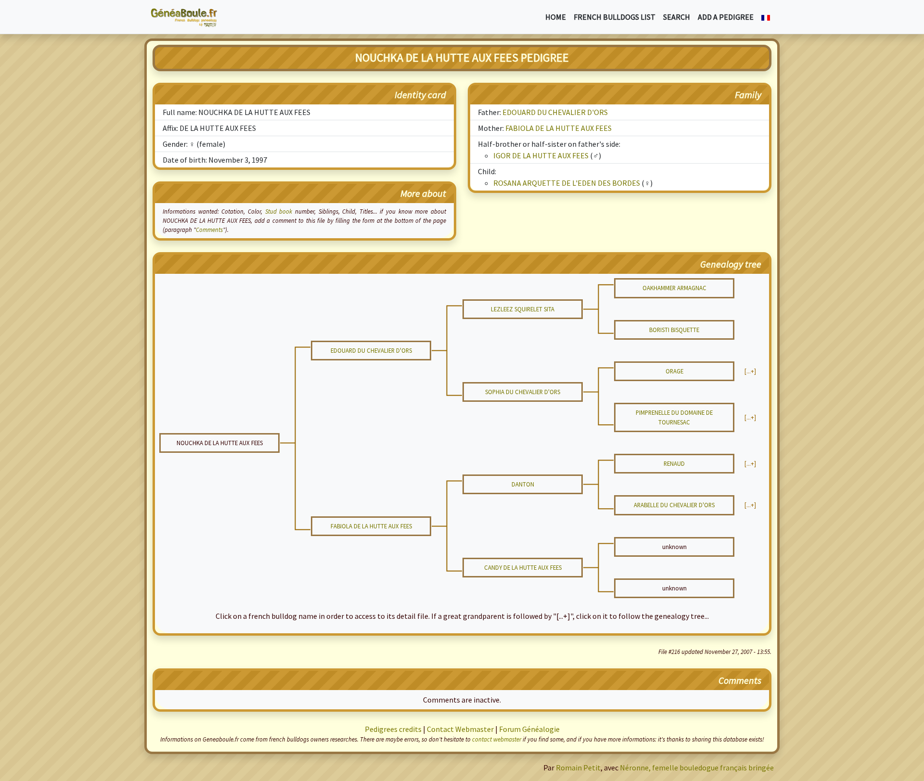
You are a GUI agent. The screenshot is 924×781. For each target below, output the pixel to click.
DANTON (523, 484)
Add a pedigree (726, 17)
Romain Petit (578, 767)
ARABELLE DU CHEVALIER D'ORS (674, 505)
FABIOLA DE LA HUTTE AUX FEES (558, 128)
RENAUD (674, 463)
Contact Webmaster (460, 729)
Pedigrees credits (393, 729)
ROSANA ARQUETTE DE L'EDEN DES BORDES (566, 183)
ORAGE (674, 371)
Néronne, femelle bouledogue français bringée (697, 767)
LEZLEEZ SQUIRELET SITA (522, 309)
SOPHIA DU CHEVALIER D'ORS (522, 392)
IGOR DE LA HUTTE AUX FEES (541, 155)
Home (555, 17)
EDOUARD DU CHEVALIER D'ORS (555, 112)
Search (676, 17)
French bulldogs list (614, 17)
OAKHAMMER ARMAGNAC (674, 288)
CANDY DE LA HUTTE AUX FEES (523, 567)
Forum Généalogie (529, 729)
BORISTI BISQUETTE (674, 329)
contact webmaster (496, 739)
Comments (209, 229)
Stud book (279, 211)
